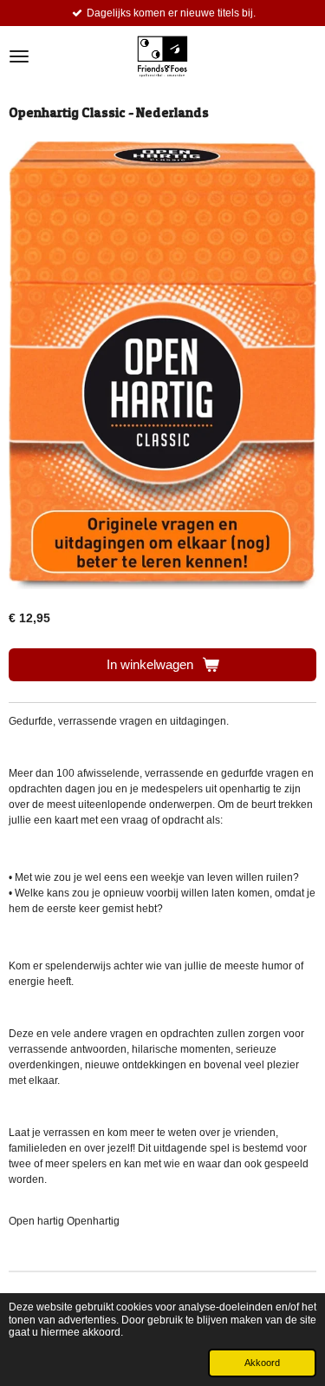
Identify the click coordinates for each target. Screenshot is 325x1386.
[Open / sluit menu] (19, 56)
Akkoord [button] (262, 1362)
